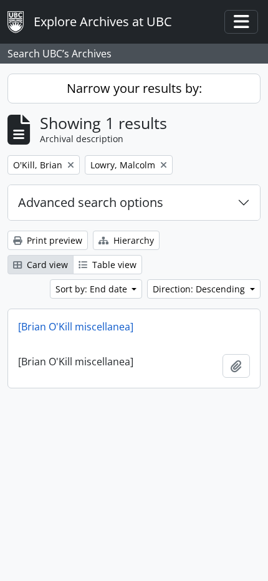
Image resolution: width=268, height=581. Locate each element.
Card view (46, 265)
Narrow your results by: (134, 88)
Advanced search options (90, 202)
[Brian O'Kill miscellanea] (75, 327)
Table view (113, 265)
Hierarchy (132, 240)
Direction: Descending (200, 289)
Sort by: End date (92, 289)
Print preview (53, 240)
